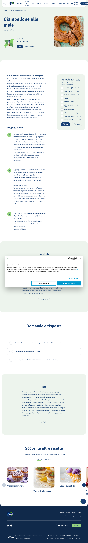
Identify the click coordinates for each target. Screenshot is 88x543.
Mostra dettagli (73, 278)
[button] (20, 3)
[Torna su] (83, 501)
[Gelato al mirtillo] (70, 475)
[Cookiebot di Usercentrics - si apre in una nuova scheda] (69, 258)
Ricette (11, 10)
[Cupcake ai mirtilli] (17, 475)
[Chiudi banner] (80, 258)
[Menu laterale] (4, 3)
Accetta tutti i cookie (69, 283)
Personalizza (43, 283)
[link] (8, 525)
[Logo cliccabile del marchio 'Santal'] (11, 3)
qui (77, 269)
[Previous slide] (4, 485)
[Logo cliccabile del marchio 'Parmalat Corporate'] (10, 537)
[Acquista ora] (20, 46)
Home (5, 10)
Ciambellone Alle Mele (20, 10)
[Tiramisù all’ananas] (44, 477)
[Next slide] (84, 485)
